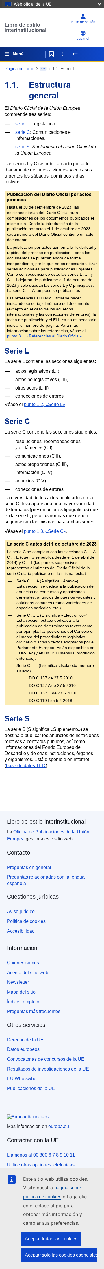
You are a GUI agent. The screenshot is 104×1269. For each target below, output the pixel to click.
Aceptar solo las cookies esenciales (61, 1254)
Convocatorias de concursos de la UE (45, 1059)
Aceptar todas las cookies (51, 1238)
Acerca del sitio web (27, 972)
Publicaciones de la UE (31, 1088)
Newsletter (18, 982)
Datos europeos (23, 1049)
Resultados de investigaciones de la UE (48, 1069)
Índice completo (23, 1001)
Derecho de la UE (25, 1039)
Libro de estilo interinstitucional (26, 27)
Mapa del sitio (21, 992)
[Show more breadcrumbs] (43, 68)
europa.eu (58, 1126)
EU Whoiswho (21, 1078)
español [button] (83, 38)
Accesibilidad (21, 931)
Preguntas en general (29, 867)
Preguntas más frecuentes (33, 1011)
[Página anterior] (75, 54)
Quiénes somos (23, 962)
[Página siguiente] (91, 54)
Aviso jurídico (21, 911)
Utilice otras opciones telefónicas (41, 1164)
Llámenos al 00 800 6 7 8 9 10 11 (41, 1155)
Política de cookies (26, 921)
